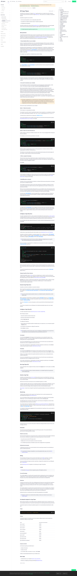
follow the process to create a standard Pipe (38, 311)
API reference (12, 1)
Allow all (65, 573)
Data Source (38, 14)
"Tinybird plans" (24, 462)
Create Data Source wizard (36, 361)
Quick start (3, 6)
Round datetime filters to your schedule (26, 118)
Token (31, 275)
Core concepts (3, 7)
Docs (8, 1)
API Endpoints (50, 232)
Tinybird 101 (3, 9)
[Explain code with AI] (51, 57)
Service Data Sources (33, 395)
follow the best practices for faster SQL (41, 37)
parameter (28, 50)
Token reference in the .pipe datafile (39, 277)
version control (33, 377)
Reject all (59, 573)
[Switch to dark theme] (65, 1)
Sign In (69, 1)
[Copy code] (53, 57)
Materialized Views (36, 25)
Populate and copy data (5, 22)
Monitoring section (26, 464)
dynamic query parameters (36, 558)
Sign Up (74, 1)
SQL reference (18, 1)
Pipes (34, 13)
